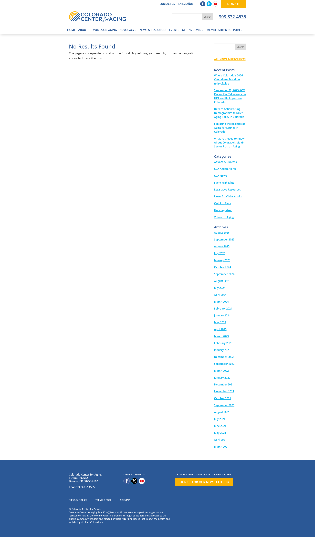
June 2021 (220, 426)
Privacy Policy (78, 500)
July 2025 (219, 253)
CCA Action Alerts (225, 169)
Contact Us (167, 4)
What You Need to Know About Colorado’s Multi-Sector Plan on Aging (229, 142)
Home (71, 30)
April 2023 (220, 329)
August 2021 (222, 412)
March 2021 (221, 446)
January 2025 (222, 260)
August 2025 (222, 246)
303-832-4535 (232, 17)
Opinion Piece (222, 203)
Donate (233, 4)
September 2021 (224, 405)
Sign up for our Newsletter (202, 482)
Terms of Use (103, 500)
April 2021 (220, 440)
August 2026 (222, 232)
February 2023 (223, 343)
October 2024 (222, 267)
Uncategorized (223, 210)
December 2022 (224, 357)
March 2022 (221, 370)
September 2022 (224, 364)
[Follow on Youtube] (215, 4)
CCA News (220, 176)
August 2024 (222, 281)
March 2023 (221, 336)
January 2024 (222, 315)
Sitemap (125, 500)
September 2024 (224, 274)
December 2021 (224, 384)
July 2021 (219, 419)
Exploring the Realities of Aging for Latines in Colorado (229, 127)
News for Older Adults (228, 196)
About (83, 30)
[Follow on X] (209, 3)
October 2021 (222, 398)
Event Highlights (224, 182)
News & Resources (153, 30)
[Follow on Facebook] (202, 3)
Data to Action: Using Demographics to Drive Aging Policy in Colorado (229, 113)
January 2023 (222, 350)
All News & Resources (230, 59)
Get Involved (191, 30)
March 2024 (221, 301)
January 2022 (222, 377)
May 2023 (220, 322)
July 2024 (219, 288)
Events (174, 30)
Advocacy (127, 30)
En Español (185, 4)
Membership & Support (223, 30)
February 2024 (223, 308)
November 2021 (224, 391)
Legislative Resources (227, 189)
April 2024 (220, 295)
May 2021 (220, 433)
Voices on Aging (105, 30)
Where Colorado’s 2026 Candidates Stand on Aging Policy (228, 79)
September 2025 (224, 239)
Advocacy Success (225, 162)
